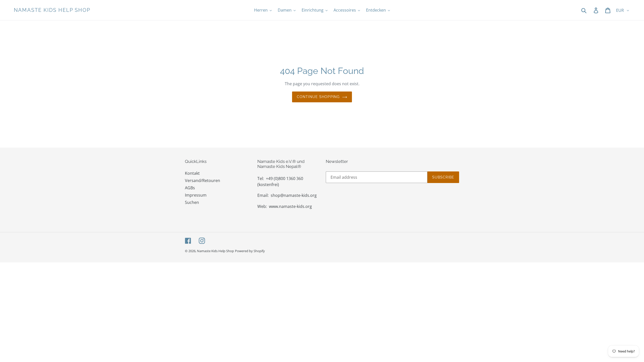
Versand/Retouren (202, 180)
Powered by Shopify (250, 251)
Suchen (192, 202)
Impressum (196, 195)
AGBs (190, 188)
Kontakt (192, 173)
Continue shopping (318, 97)
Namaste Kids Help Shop (52, 10)
